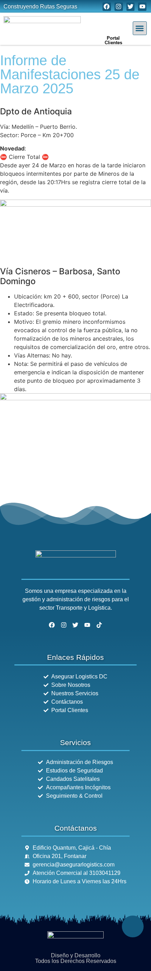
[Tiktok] (99, 625)
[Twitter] (130, 6)
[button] (140, 28)
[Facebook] (107, 6)
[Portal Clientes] (113, 23)
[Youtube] (142, 6)
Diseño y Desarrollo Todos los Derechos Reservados (75, 958)
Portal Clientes (113, 40)
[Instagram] (118, 6)
